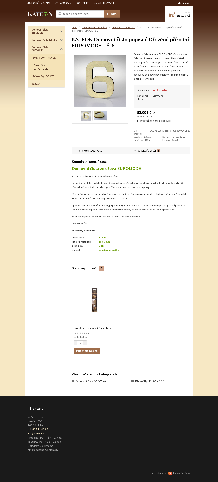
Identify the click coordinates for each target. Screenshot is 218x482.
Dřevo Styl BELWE (43, 76)
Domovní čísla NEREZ (44, 40)
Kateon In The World (103, 3)
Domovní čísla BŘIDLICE (40, 31)
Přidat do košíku (87, 351)
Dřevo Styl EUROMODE (41, 67)
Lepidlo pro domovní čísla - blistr (93, 328)
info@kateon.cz (36, 433)
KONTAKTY (83, 3)
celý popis (148, 78)
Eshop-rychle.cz (181, 473)
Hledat (112, 14)
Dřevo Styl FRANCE (44, 57)
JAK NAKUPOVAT (63, 3)
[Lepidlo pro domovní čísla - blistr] (94, 300)
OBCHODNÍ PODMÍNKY (38, 3)
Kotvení (36, 84)
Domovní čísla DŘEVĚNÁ (40, 49)
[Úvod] (39, 14)
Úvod (74, 27)
